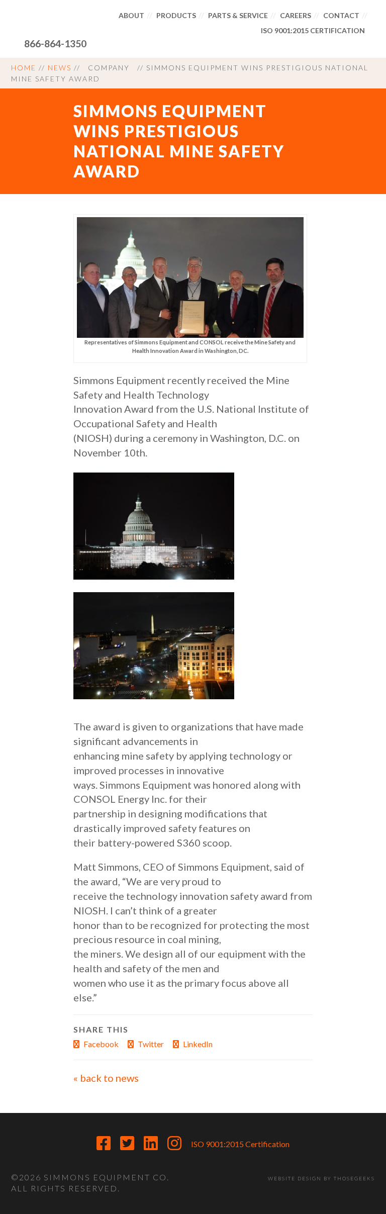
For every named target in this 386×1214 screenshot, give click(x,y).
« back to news (106, 1078)
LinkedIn (197, 1044)
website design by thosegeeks (321, 1178)
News (59, 67)
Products (176, 15)
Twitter (150, 1044)
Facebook (100, 1044)
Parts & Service (238, 15)
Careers (295, 15)
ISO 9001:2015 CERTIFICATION (313, 30)
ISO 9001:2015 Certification (240, 1144)
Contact (341, 15)
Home (23, 67)
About (131, 15)
